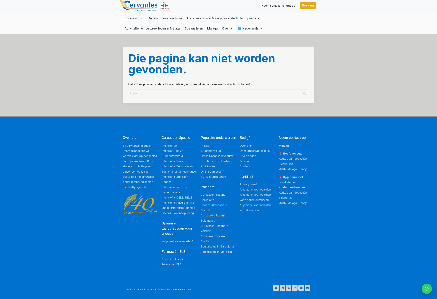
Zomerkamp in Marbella (216, 251)
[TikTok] (295, 288)
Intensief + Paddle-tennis (178, 202)
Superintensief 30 (173, 156)
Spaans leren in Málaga (201, 28)
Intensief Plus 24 (173, 150)
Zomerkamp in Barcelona (217, 246)
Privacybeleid (248, 184)
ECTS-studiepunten (213, 176)
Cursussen (131, 18)
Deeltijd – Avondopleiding (178, 213)
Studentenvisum (211, 150)
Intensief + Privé (172, 161)
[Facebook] (276, 288)
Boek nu (308, 5)
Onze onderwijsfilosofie (255, 150)
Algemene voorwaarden (255, 189)
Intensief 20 (169, 145)
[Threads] (288, 288)
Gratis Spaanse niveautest (217, 156)
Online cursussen (212, 171)
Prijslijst (205, 145)
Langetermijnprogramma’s (178, 207)
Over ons (246, 145)
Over (225, 28)
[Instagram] (282, 288)
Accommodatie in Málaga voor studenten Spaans (221, 18)
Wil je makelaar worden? (178, 241)
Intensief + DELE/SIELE (177, 197)
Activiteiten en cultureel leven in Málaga (152, 28)
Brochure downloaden (215, 161)
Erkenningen (248, 156)
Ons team (246, 161)
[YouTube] (301, 288)
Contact (245, 166)
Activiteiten (208, 166)
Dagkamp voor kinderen (165, 18)
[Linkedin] (307, 288)
